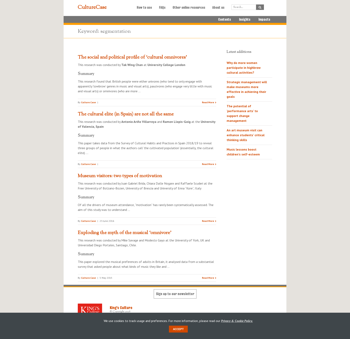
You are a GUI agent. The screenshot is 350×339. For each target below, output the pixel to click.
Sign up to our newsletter (175, 294)
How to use (144, 7)
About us (218, 7)
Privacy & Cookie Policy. (237, 320)
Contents (224, 19)
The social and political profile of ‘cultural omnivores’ (132, 57)
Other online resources (189, 7)
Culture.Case (88, 102)
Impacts (264, 19)
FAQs (162, 7)
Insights (244, 19)
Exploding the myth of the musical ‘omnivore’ (125, 232)
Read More (208, 102)
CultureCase (92, 7)
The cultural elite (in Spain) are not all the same (126, 114)
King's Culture (121, 307)
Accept (178, 329)
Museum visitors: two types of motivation (120, 175)
